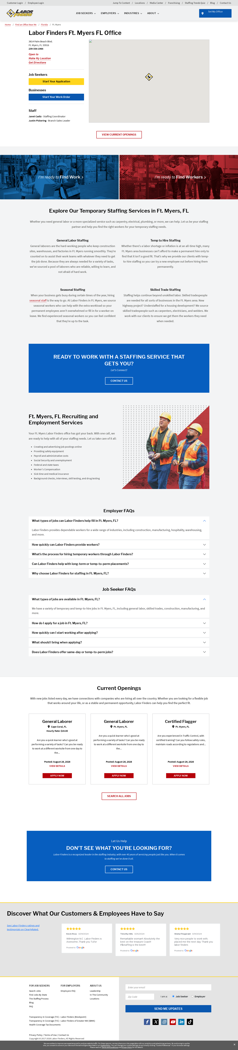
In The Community (99, 994)
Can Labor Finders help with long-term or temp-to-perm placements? (80, 564)
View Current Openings (119, 134)
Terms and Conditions (110, 1047)
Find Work (59, 176)
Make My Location (40, 58)
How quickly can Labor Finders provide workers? (66, 544)
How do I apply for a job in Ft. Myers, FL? (60, 623)
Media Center (156, 2)
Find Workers (179, 176)
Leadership (95, 990)
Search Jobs (35, 990)
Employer (200, 996)
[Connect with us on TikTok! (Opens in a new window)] (190, 1022)
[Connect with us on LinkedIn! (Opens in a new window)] (181, 1022)
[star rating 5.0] (86, 928)
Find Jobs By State (38, 994)
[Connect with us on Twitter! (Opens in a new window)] (156, 1022)
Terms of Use (50, 1035)
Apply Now (57, 775)
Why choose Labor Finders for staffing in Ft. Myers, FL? (70, 573)
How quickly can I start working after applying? (65, 632)
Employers (108, 13)
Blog (212, 2)
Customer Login (15, 2)
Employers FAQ (68, 990)
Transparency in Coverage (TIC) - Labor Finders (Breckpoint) (57, 1016)
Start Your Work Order (56, 97)
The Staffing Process (39, 998)
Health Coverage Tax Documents (45, 1024)
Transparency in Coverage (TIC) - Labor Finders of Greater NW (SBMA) (62, 1020)
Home (8, 24)
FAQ (31, 1006)
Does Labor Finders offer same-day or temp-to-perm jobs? (72, 652)
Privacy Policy (127, 1047)
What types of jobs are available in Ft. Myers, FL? (66, 599)
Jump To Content (121, 2)
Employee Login (36, 2)
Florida (44, 24)
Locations (140, 2)
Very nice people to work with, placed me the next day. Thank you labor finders (194, 942)
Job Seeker (182, 996)
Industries (131, 13)
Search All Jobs (119, 796)
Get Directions (37, 62)
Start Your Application (56, 81)
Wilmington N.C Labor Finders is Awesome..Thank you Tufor (84, 940)
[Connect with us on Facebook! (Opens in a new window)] (147, 1022)
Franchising (174, 2)
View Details (57, 765)
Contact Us (225, 2)
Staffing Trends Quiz (195, 2)
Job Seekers (84, 13)
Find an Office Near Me (25, 24)
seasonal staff (37, 300)
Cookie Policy (105, 1045)
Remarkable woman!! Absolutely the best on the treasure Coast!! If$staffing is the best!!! (140, 942)
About (151, 13)
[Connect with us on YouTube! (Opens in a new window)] (173, 1022)
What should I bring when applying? (57, 642)
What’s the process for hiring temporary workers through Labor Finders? (82, 554)
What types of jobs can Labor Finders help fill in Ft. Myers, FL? (75, 520)
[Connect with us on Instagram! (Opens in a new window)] (164, 1022)
